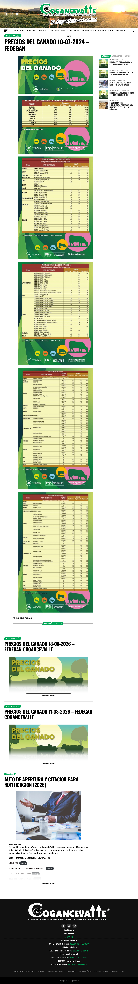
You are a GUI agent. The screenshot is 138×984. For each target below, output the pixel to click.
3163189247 (85, 944)
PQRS (69, 36)
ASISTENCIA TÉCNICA (88, 30)
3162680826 (75, 950)
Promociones (74, 30)
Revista (110, 30)
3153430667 (72, 964)
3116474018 (69, 937)
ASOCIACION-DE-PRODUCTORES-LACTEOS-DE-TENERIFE (27, 868)
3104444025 (82, 964)
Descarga (23, 863)
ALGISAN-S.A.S (13, 863)
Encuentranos (31, 30)
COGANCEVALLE (18, 30)
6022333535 (74, 944)
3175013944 (72, 957)
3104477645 (82, 957)
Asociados (42, 30)
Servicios (101, 30)
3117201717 (85, 950)
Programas (120, 30)
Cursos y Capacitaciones (58, 30)
